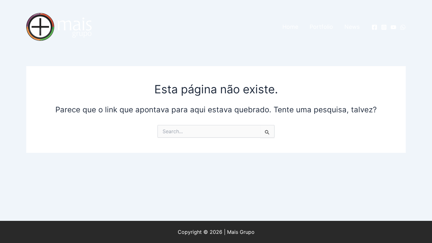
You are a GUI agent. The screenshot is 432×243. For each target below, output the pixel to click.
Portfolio (321, 26)
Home (290, 26)
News (352, 26)
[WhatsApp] (403, 27)
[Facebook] (374, 27)
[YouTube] (393, 27)
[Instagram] (384, 27)
